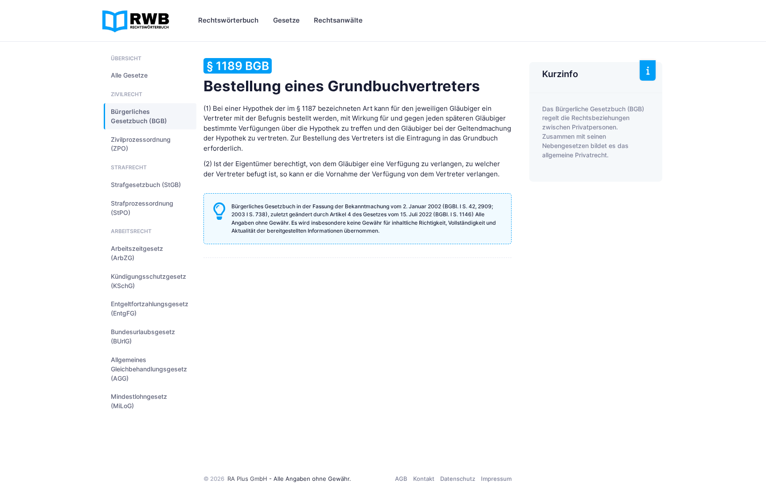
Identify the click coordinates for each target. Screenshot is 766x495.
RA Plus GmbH (247, 478)
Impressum (496, 478)
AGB (401, 478)
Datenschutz (457, 478)
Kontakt (423, 478)
